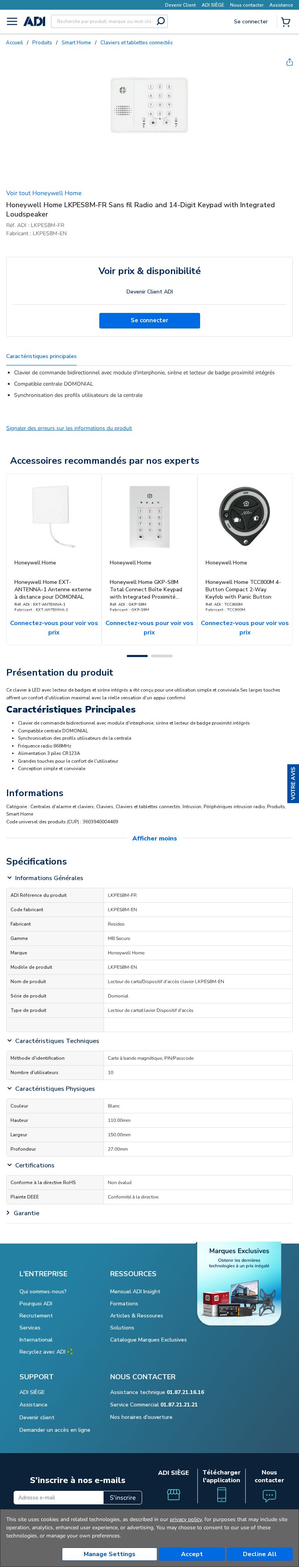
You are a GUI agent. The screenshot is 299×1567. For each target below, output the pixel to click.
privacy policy (186, 1519)
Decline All (260, 1554)
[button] (293, 783)
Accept (192, 1554)
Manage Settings (109, 1554)
